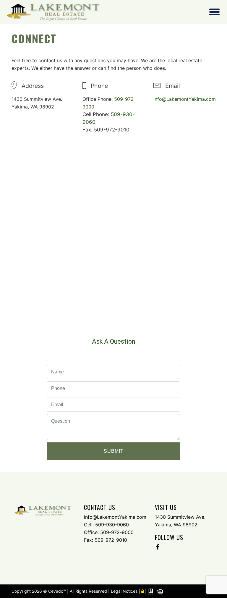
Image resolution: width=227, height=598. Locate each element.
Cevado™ (57, 591)
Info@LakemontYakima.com (184, 99)
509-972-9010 (111, 540)
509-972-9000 (117, 532)
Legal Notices (125, 591)
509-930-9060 (112, 525)
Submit (114, 451)
